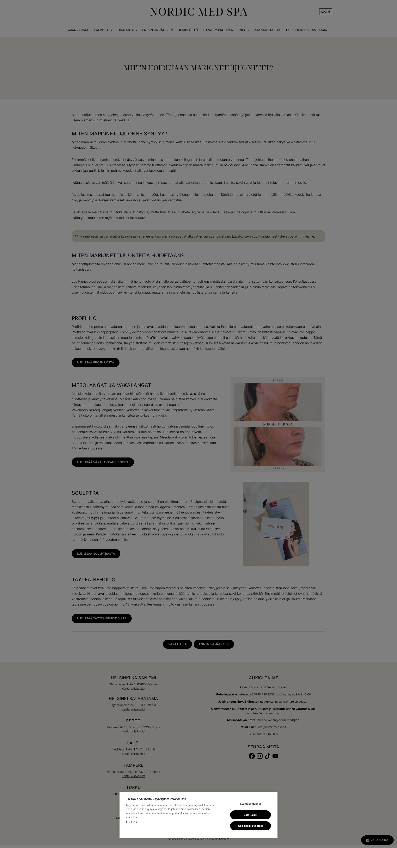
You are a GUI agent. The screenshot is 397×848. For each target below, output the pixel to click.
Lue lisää (131, 822)
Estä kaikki (250, 814)
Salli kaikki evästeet (250, 825)
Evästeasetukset (250, 803)
